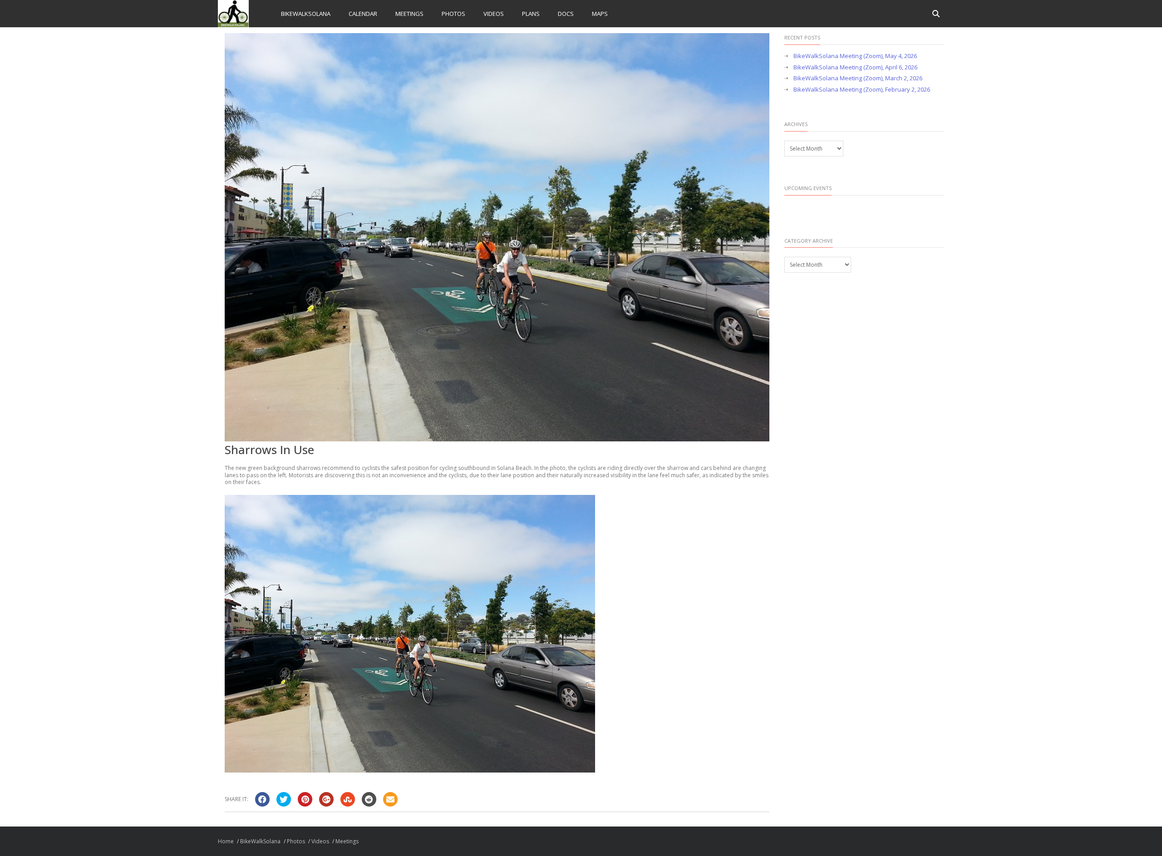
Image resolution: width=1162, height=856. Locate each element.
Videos (493, 14)
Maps (600, 14)
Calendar (363, 14)
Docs (566, 14)
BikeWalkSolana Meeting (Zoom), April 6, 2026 (855, 67)
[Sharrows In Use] (497, 237)
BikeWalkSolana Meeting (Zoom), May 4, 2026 (855, 56)
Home (226, 841)
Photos (453, 14)
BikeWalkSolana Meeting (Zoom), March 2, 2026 (857, 78)
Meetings (409, 14)
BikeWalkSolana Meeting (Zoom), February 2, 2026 (861, 89)
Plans (531, 14)
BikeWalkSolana (305, 14)
